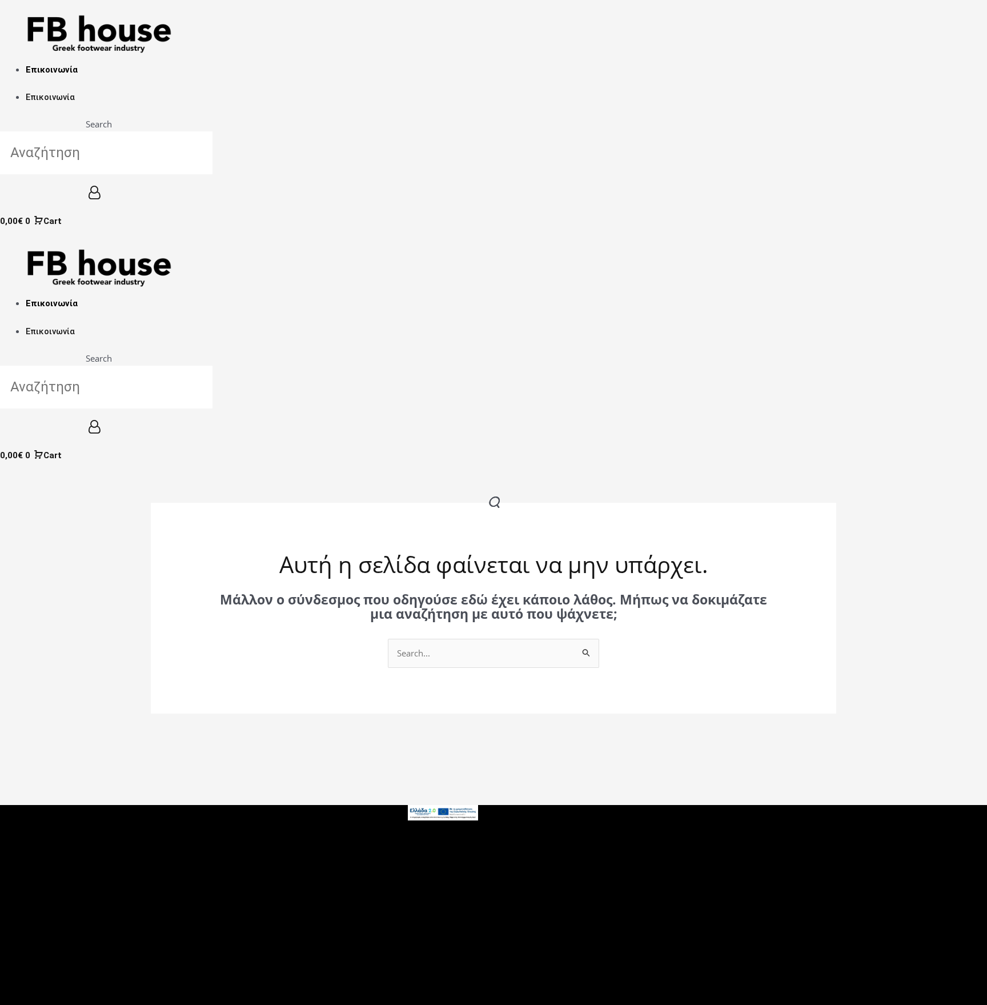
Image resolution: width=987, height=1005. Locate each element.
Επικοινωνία (52, 70)
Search (99, 124)
